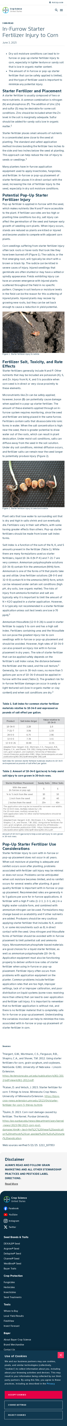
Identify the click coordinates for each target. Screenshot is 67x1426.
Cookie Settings (17, 1405)
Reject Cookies (17, 1415)
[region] (33, 1388)
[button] (7, 1199)
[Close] (61, 1355)
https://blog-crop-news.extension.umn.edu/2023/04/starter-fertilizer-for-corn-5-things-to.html (31, 1100)
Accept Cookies (17, 1395)
